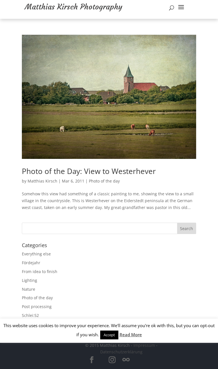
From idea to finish (39, 271)
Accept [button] (109, 334)
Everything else (36, 254)
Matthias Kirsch (42, 181)
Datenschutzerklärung (121, 351)
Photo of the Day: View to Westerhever (89, 171)
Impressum (144, 345)
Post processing (37, 306)
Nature (28, 289)
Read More (131, 334)
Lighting (29, 280)
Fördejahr (31, 262)
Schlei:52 (30, 315)
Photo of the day (104, 181)
